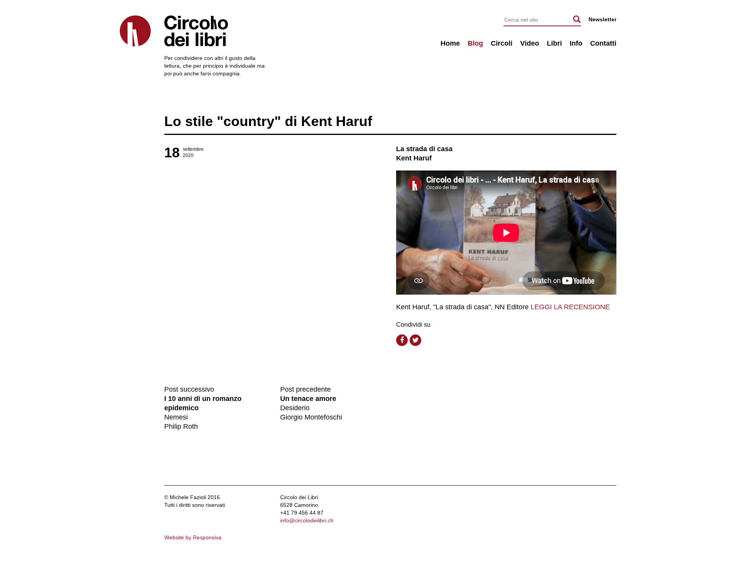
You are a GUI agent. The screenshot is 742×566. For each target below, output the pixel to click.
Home (450, 43)
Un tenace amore (308, 398)
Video (529, 43)
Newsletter (602, 19)
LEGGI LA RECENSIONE (570, 307)
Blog (475, 43)
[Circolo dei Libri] (135, 30)
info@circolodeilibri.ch (307, 520)
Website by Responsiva (192, 537)
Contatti (603, 43)
